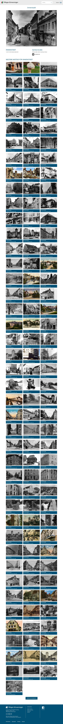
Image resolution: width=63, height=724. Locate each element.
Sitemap (18, 721)
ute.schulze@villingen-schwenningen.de (14, 717)
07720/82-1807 (9, 714)
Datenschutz (8, 721)
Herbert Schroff (29, 708)
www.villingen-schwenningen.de (13, 716)
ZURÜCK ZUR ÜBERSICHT (31, 698)
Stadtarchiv (29, 711)
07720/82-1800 (9, 713)
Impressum (14, 721)
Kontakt (28, 712)
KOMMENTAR (37, 54)
